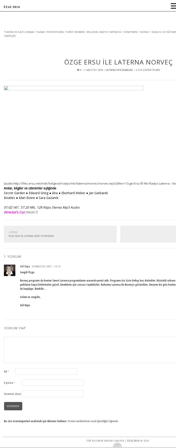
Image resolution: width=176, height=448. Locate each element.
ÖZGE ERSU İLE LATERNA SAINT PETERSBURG (31, 234)
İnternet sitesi (12, 394)
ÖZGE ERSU (12, 7)
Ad (6, 371)
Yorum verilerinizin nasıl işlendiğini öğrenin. (93, 421)
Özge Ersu (133, 440)
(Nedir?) (31, 212)
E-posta (9, 383)
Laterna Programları (119, 70)
